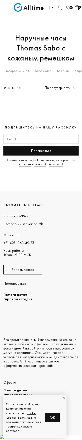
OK (52, 417)
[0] (68, 8)
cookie (31, 413)
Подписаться (41, 150)
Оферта (9, 382)
